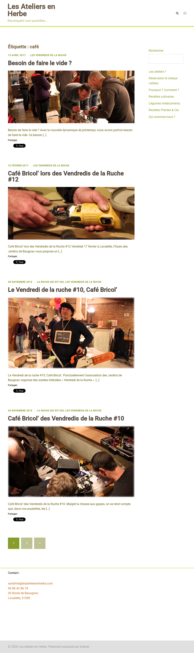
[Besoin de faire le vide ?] (71, 97)
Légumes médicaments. (165, 103)
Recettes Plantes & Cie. (164, 110)
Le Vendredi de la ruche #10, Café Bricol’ (62, 289)
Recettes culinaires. (161, 96)
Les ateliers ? (157, 71)
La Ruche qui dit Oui (50, 282)
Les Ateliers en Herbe (31, 10)
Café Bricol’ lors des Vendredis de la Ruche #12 (66, 176)
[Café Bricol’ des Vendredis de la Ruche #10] (71, 461)
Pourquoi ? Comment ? (164, 90)
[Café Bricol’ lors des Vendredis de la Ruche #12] (71, 213)
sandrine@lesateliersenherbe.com (30, 583)
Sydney (84, 646)
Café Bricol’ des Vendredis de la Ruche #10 (66, 418)
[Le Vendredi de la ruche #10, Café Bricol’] (71, 332)
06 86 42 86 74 (18, 588)
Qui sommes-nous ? (162, 117)
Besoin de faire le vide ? (40, 63)
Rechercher (156, 50)
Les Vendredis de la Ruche (48, 55)
